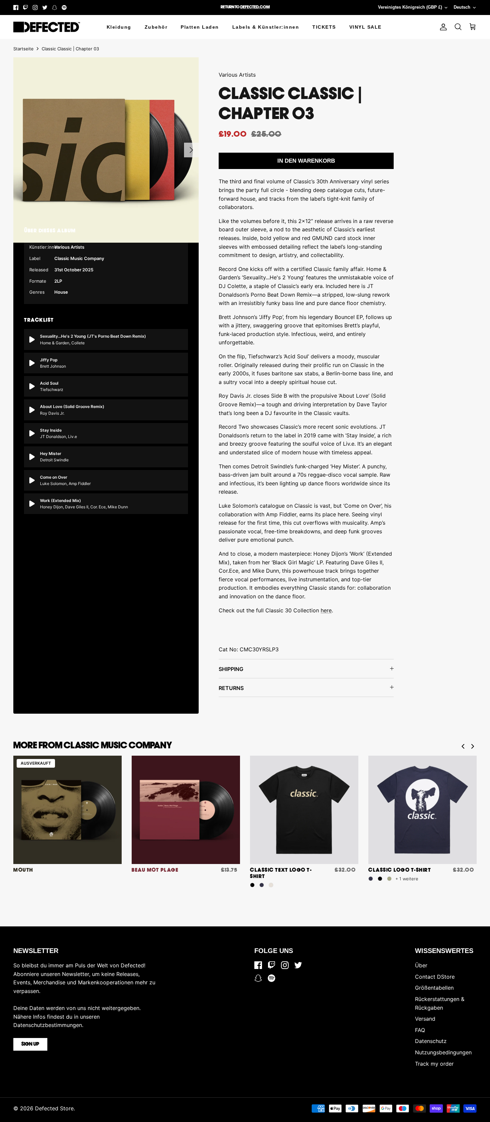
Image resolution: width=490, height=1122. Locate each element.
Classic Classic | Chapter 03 (70, 48)
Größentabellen (434, 987)
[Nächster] (191, 150)
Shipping (231, 669)
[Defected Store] (46, 27)
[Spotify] (64, 7)
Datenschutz (431, 1041)
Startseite (23, 48)
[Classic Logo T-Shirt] (422, 810)
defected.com (255, 7)
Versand (425, 1018)
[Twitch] (25, 7)
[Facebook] (15, 7)
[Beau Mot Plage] (186, 810)
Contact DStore (435, 976)
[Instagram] (35, 7)
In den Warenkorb (306, 161)
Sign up (30, 1044)
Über (421, 965)
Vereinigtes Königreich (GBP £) (410, 7)
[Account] (442, 27)
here (326, 610)
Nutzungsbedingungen (443, 1052)
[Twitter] (44, 7)
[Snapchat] (54, 7)
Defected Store (54, 1108)
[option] (106, 150)
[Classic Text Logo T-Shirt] (304, 810)
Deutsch (462, 7)
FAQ (420, 1030)
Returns (231, 688)
